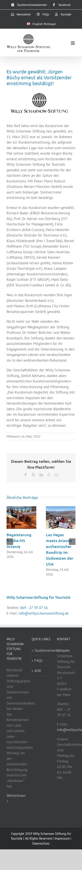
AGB (37, 670)
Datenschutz (41, 843)
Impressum (62, 838)
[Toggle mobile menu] (73, 43)
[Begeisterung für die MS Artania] (21, 508)
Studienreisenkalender (41, 650)
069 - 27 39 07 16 (34, 607)
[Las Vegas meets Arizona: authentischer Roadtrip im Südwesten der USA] (61, 508)
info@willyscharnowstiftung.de (44, 613)
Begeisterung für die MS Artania (19, 540)
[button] (10, 541)
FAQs (38, 660)
